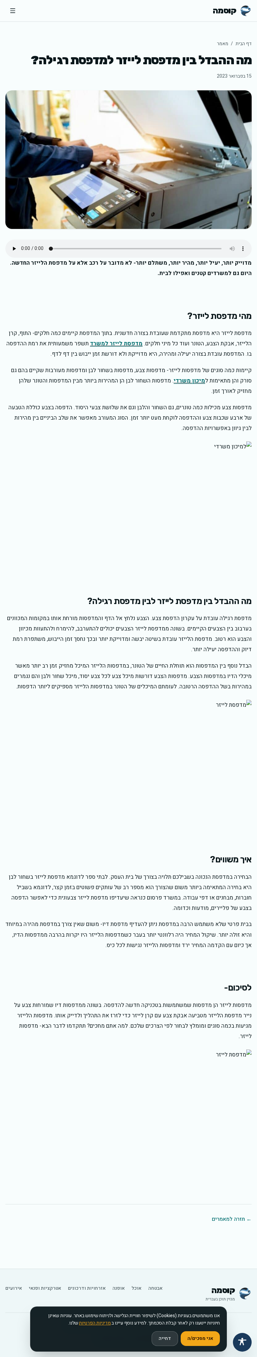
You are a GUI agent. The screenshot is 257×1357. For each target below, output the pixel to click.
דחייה (165, 1338)
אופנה (118, 1288)
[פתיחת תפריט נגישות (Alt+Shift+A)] (242, 1342)
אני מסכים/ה (200, 1338)
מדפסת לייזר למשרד (116, 343)
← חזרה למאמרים (232, 1219)
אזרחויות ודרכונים (87, 1288)
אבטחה (155, 1288)
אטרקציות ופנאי (45, 1288)
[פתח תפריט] (12, 10)
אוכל (137, 1288)
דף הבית (244, 43)
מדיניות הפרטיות (95, 1323)
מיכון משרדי (189, 380)
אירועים (13, 1288)
